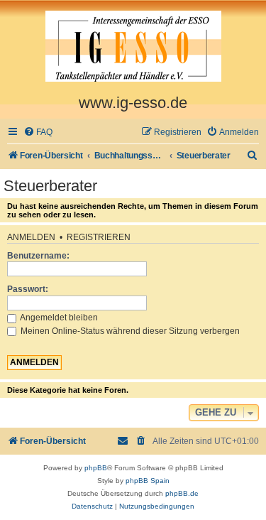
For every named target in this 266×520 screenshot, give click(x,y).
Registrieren (99, 237)
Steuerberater (50, 186)
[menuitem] (37, 132)
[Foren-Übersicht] (133, 47)
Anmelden (31, 237)
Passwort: (27, 289)
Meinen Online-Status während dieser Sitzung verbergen (129, 331)
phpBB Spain (148, 480)
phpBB (95, 468)
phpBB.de (182, 493)
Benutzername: (38, 256)
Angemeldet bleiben (58, 318)
